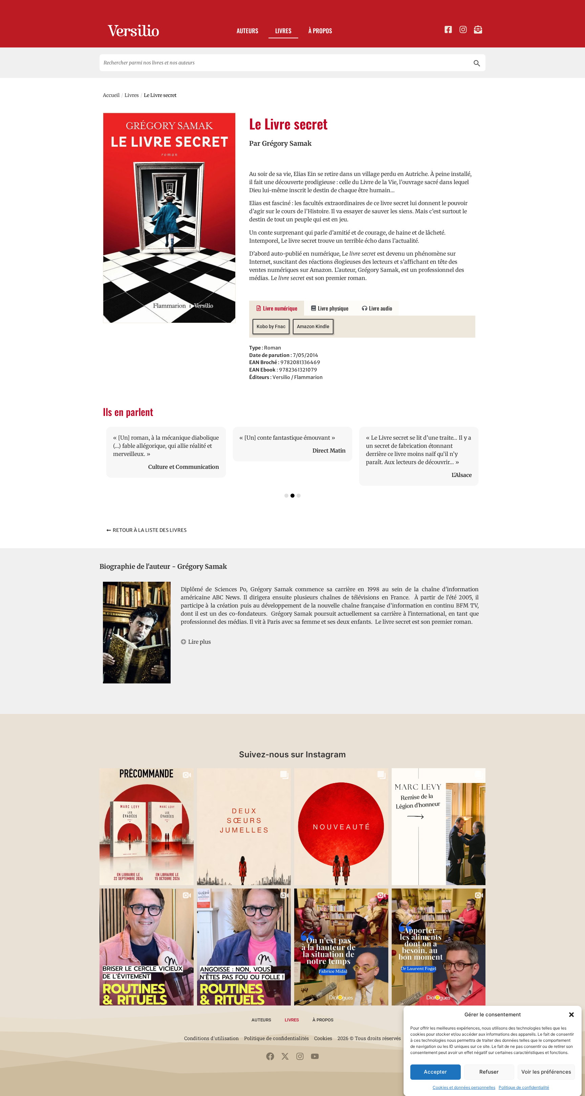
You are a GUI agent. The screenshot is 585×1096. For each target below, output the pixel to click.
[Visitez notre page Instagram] (463, 29)
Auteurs (247, 30)
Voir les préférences (546, 1072)
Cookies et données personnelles (464, 1087)
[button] (571, 1014)
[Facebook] (270, 1056)
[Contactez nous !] (478, 29)
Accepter (435, 1072)
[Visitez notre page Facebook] (448, 29)
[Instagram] (300, 1056)
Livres (283, 30)
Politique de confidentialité (524, 1087)
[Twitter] (285, 1056)
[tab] (276, 308)
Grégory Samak (286, 143)
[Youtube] (315, 1056)
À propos (320, 30)
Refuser (489, 1072)
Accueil (111, 95)
